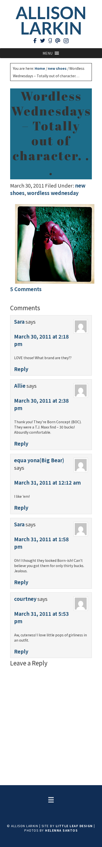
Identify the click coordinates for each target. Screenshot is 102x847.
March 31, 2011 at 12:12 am (47, 482)
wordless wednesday (52, 192)
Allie (20, 385)
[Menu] (51, 800)
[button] (47, 53)
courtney (25, 598)
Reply (21, 369)
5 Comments (26, 289)
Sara (19, 321)
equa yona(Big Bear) (39, 460)
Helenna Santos (61, 830)
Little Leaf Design (74, 826)
